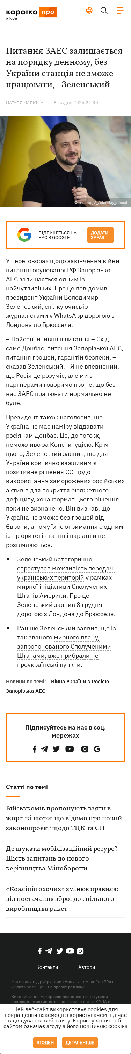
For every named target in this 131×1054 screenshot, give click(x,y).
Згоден (45, 1043)
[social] (35, 749)
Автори (86, 967)
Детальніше (80, 1043)
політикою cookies (104, 1026)
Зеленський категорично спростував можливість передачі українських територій (66, 568)
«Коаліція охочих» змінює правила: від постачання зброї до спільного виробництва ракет (62, 899)
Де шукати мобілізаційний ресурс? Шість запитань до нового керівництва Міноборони (62, 859)
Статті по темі (27, 787)
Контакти (47, 967)
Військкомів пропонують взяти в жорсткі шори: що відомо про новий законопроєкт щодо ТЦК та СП (64, 818)
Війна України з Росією (80, 681)
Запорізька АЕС (25, 690)
